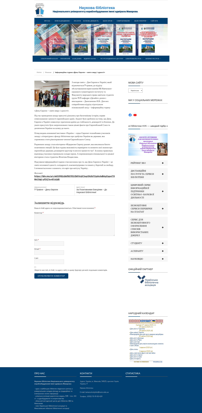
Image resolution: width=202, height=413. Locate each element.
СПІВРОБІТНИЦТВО (123, 21)
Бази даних (76, 59)
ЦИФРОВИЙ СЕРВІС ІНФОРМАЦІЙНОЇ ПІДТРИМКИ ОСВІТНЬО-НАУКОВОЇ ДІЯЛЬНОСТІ (142, 191)
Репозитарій (65, 59)
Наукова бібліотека (97, 7)
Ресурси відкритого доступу (111, 59)
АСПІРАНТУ (137, 251)
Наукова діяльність (91, 21)
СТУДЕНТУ (136, 243)
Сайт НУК (154, 21)
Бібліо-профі (107, 21)
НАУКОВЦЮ (137, 259)
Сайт (36, 258)
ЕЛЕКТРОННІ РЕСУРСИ (133, 59)
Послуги (77, 21)
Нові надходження (62, 21)
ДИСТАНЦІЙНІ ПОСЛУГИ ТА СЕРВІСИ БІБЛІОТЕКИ (142, 174)
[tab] (148, 163)
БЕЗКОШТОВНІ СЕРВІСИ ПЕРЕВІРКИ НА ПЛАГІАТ (141, 208)
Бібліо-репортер (140, 21)
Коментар (39, 213)
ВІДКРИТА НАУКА (90, 59)
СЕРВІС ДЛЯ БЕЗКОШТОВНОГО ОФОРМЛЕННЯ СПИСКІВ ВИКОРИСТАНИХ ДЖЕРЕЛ (140, 227)
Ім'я (36, 240)
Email (37, 249)
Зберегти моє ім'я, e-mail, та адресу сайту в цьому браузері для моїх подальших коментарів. (70, 270)
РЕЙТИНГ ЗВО (138, 163)
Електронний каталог (49, 59)
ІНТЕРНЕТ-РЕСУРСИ (152, 59)
